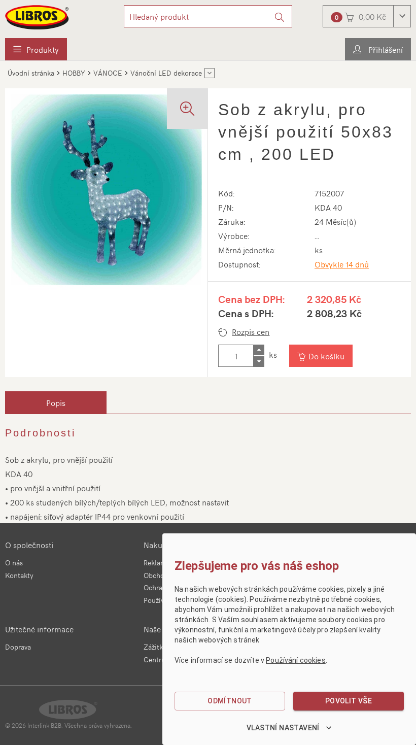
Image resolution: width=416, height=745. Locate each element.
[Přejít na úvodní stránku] (37, 17)
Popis (55, 402)
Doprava (18, 647)
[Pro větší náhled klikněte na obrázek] (106, 189)
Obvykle (342, 263)
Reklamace (160, 562)
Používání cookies (296, 660)
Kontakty (19, 575)
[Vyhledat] (279, 16)
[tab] (56, 402)
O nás (14, 562)
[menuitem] (36, 49)
